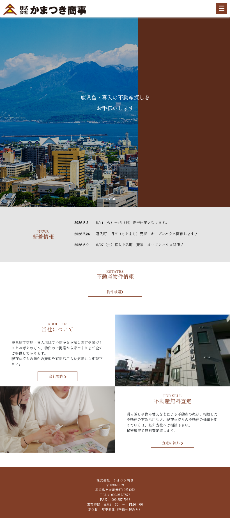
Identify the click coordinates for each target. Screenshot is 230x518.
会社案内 (56, 376)
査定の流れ (171, 443)
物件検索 (114, 291)
